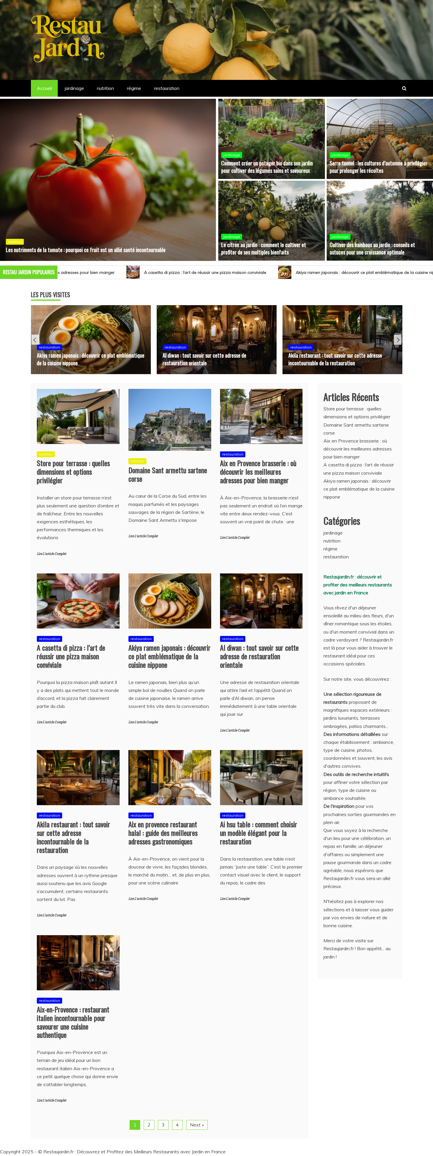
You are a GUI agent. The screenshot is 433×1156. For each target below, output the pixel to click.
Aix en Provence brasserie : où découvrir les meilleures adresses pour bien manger (258, 471)
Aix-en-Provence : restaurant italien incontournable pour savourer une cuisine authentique (73, 1022)
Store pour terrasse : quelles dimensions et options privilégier (73, 471)
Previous (35, 340)
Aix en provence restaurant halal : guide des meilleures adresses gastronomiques (342, 358)
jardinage (74, 88)
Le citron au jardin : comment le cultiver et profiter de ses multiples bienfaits (263, 248)
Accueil (44, 88)
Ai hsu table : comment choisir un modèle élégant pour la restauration (258, 832)
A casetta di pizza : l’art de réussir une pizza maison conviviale (99, 272)
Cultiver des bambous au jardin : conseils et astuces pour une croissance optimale (372, 248)
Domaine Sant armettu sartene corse (167, 474)
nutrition (105, 88)
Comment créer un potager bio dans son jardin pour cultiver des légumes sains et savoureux (267, 166)
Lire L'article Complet (51, 554)
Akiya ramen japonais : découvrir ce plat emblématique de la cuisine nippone (264, 272)
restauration (166, 88)
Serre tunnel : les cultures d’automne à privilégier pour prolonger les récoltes (378, 166)
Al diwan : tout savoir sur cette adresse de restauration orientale (78, 358)
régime (134, 88)
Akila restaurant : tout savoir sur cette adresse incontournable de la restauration (209, 358)
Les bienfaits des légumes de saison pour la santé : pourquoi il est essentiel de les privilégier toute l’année (103, 246)
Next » (197, 1125)
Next (397, 340)
